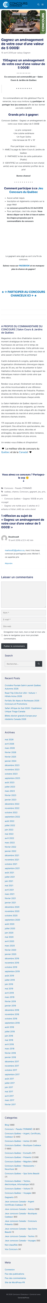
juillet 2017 (10, 1083)
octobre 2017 (11, 1070)
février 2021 (10, 898)
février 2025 (10, 756)
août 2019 (9, 975)
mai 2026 (9, 739)
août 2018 (9, 1027)
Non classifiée (11, 1245)
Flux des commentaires (15, 1278)
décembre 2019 (12, 958)
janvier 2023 (10, 799)
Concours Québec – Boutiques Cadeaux (23, 1145)
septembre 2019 (12, 971)
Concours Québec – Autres (17, 1141)
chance (15, 491)
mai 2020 (9, 937)
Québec (5, 452)
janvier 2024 (10, 761)
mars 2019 (9, 997)
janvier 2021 (10, 902)
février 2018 (10, 1053)
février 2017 (10, 1104)
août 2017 (9, 1078)
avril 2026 (9, 744)
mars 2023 (10, 791)
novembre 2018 (12, 1014)
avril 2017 (9, 1096)
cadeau (7, 491)
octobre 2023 (11, 774)
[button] (38, 4)
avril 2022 (9, 838)
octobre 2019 (11, 967)
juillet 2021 (10, 877)
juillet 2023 (10, 786)
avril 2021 (9, 890)
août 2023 (9, 782)
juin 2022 (9, 829)
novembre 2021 (12, 859)
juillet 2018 (10, 1031)
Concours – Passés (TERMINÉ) (19, 1129)
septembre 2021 (12, 868)
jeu (39, 491)
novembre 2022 (12, 808)
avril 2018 (9, 1044)
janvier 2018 (10, 1057)
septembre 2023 (12, 778)
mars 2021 (9, 894)
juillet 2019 (10, 980)
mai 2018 (9, 1040)
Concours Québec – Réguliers (18, 1161)
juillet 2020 (10, 928)
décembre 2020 (12, 907)
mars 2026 (10, 748)
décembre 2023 (12, 765)
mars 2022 (10, 842)
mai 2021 (9, 885)
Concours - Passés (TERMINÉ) (18, 488)
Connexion (10, 1269)
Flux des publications (14, 1274)
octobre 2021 (11, 864)
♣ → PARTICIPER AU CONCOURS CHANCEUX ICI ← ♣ (23, 293)
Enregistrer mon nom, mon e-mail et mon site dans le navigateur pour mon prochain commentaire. (24, 635)
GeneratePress (23, 1298)
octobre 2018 (11, 1018)
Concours (24, 491)
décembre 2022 (12, 804)
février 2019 (10, 1001)
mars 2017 (9, 1100)
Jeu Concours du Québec (26, 190)
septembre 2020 (12, 920)
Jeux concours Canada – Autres (19, 1209)
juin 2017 (9, 1087)
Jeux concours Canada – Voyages (20, 1240)
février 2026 (10, 752)
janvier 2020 (10, 954)
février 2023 (10, 795)
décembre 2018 (12, 1010)
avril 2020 (9, 941)
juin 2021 (9, 881)
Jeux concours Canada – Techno (20, 1236)
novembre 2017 (12, 1066)
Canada (23, 452)
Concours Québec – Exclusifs (18, 1153)
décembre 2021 (12, 855)
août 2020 (9, 924)
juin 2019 (9, 984)
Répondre (8, 563)
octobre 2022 (11, 812)
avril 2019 (9, 993)
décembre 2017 (12, 1061)
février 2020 (10, 950)
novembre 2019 (12, 962)
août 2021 (9, 872)
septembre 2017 (12, 1074)
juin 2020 (9, 932)
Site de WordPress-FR (15, 1282)
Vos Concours (11, 1249)
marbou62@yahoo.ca (14, 550)
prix (43, 491)
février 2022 (10, 847)
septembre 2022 (12, 816)
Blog (7, 1125)
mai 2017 (9, 1091)
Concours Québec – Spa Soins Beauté (22, 1173)
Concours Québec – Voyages (18, 1193)
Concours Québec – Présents (18, 1157)
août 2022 (9, 821)
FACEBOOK (24, 265)
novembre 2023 (12, 769)
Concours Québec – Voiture (17, 1188)
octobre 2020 (11, 915)
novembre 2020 (12, 911)
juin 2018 (9, 1036)
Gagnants (9, 1197)
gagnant (33, 491)
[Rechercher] (38, 664)
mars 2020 (10, 945)
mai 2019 (9, 988)
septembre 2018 (12, 1023)
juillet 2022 (10, 825)
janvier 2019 (10, 1005)
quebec (4, 495)
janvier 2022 (10, 851)
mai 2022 (9, 834)
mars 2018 (9, 1048)
